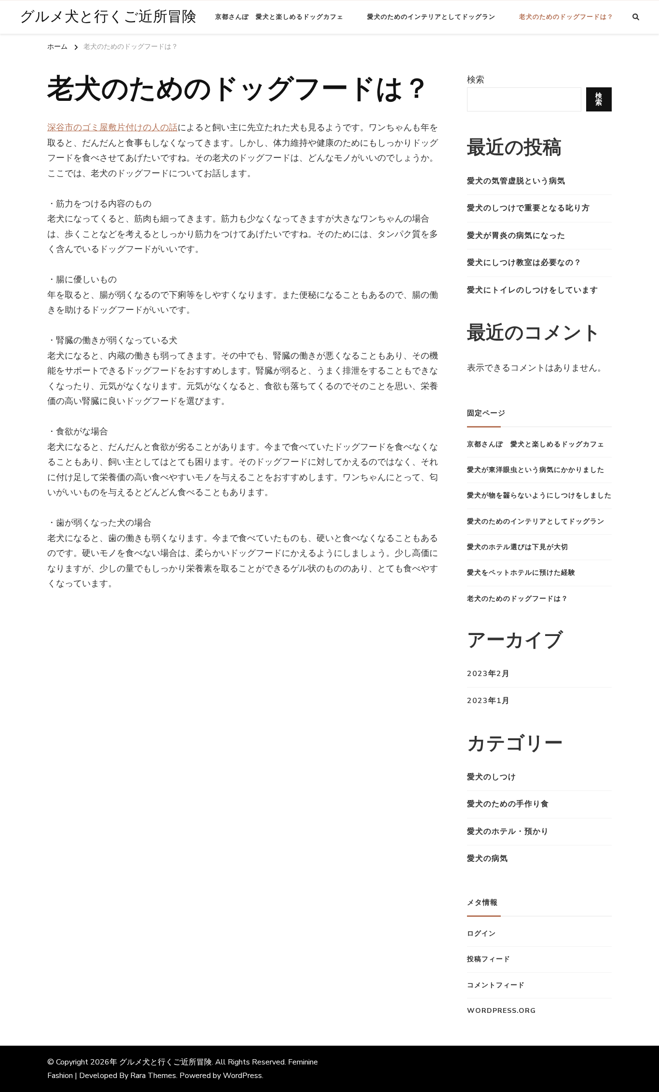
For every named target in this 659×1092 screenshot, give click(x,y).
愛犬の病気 (487, 858)
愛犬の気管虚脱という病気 (516, 181)
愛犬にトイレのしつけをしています (532, 290)
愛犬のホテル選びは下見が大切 (517, 547)
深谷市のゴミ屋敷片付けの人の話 (112, 127)
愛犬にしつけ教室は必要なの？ (524, 262)
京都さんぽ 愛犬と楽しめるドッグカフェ (279, 17)
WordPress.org (501, 1010)
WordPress (242, 1075)
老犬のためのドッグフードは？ (566, 17)
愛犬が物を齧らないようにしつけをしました (539, 495)
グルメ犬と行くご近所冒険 (108, 17)
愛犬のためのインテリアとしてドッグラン (431, 17)
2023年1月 (488, 700)
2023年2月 (488, 673)
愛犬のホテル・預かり (508, 831)
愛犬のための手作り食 (508, 804)
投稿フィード (488, 959)
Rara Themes (153, 1075)
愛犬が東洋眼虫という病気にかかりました (535, 469)
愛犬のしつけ (491, 777)
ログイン (481, 933)
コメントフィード (496, 985)
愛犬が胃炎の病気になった (516, 235)
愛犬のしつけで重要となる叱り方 (528, 208)
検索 (475, 79)
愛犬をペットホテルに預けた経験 (521, 572)
